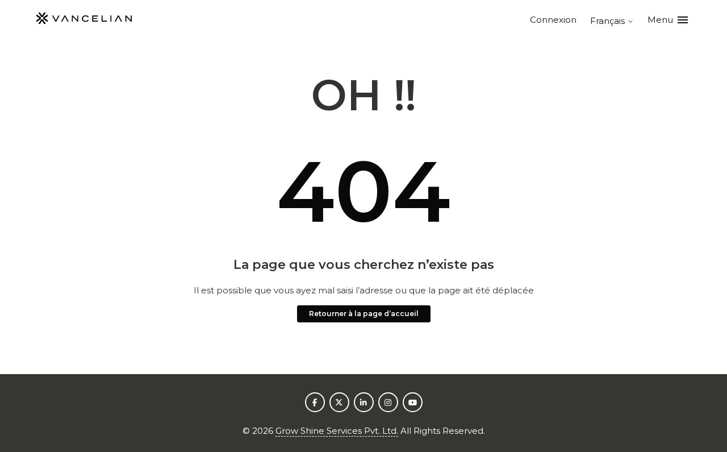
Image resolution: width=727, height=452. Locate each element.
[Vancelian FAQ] (84, 20)
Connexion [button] (553, 19)
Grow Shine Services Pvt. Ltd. (336, 430)
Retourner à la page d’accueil (364, 313)
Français (608, 21)
